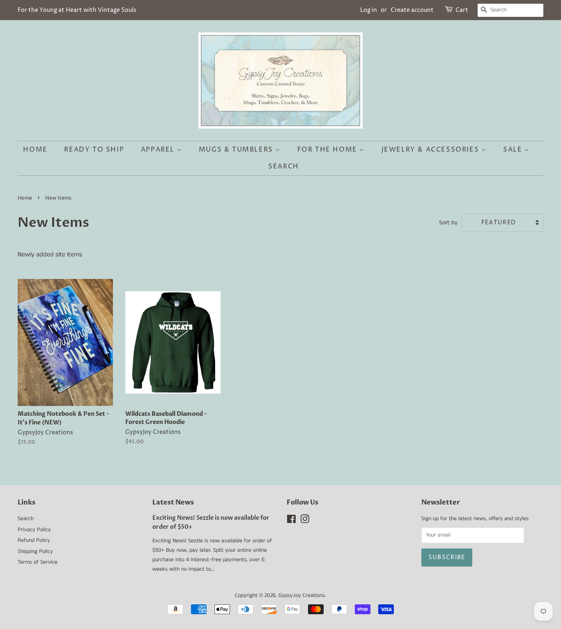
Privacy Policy (34, 530)
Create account (412, 10)
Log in (368, 10)
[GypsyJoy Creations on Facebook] (291, 521)
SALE (513, 149)
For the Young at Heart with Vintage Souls (77, 10)
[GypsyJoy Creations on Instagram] (304, 521)
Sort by (448, 223)
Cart (461, 10)
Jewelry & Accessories (431, 149)
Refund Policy (34, 540)
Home (35, 149)
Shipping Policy (35, 551)
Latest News (173, 502)
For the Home (328, 149)
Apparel (159, 149)
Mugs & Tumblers (237, 149)
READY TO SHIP (94, 149)
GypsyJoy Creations (301, 595)
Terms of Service (37, 562)
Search (283, 166)
